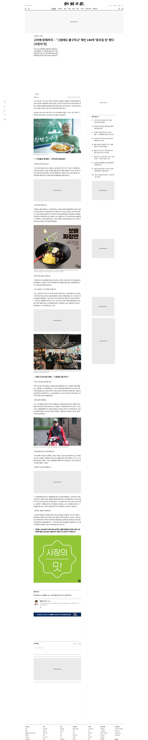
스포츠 (89, 726)
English (114, 5)
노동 (61, 737)
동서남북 (27, 737)
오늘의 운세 (117, 735)
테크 (74, 731)
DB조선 (116, 739)
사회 (61, 726)
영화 (103, 739)
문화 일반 (102, 737)
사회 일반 (62, 729)
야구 (89, 731)
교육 (61, 735)
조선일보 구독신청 (119, 729)
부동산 (74, 739)
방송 (104, 731)
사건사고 (62, 731)
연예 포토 (102, 735)
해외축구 (90, 737)
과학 (74, 733)
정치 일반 (45, 729)
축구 (89, 735)
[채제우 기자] (36, 602)
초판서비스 (117, 731)
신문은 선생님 (118, 733)
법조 (61, 733)
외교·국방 (45, 737)
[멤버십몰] (57, 615)
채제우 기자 (36, 97)
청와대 (44, 731)
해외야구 (90, 733)
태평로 (26, 735)
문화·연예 (102, 726)
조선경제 (36, 36)
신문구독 (110, 5)
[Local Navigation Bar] (26, 9)
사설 (26, 729)
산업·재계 (75, 735)
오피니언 (27, 726)
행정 (44, 739)
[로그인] (122, 9)
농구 (89, 739)
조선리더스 (117, 726)
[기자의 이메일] (41, 608)
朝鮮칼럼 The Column (30, 733)
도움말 (74, 644)
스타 (101, 731)
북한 (44, 735)
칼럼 (26, 731)
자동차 (74, 737)
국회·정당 (45, 733)
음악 (106, 733)
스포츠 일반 (90, 729)
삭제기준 (79, 644)
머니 (41, 36)
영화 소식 (102, 733)
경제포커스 (27, 739)
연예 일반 (102, 729)
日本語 (118, 5)
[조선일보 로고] (74, 3)
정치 (44, 726)
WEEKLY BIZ (75, 729)
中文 (122, 5)
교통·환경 (62, 739)
